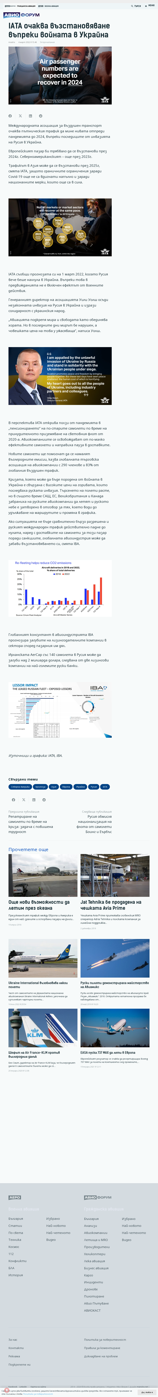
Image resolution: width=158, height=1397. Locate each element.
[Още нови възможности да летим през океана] (42, 892)
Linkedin (23, 1386)
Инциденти (93, 1282)
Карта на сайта (38, 1386)
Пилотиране (94, 1296)
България (15, 1219)
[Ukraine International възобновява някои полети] (42, 972)
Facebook (12, 1386)
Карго (88, 1275)
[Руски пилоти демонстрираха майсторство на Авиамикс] (115, 972)
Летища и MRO (96, 1240)
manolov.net (142, 1386)
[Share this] (10, 116)
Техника (14, 1240)
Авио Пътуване (96, 1303)
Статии (15, 1226)
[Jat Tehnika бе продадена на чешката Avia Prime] (115, 892)
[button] (132, 6)
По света (15, 1233)
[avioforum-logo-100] (21, 15)
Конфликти (17, 1261)
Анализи (90, 1226)
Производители (97, 1247)
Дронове (91, 1289)
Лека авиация (94, 1261)
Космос (13, 1247)
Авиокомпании (95, 1233)
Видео (51, 1240)
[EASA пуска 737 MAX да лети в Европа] (115, 1038)
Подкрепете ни (19, 1364)
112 (11, 1254)
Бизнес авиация (96, 1268)
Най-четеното (58, 1233)
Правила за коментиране (102, 1348)
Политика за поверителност (105, 1339)
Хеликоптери (94, 1254)
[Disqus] (79, 1125)
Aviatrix (11, 42)
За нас (12, 1339)
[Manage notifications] (6, 1390)
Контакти (16, 1348)
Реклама (14, 1356)
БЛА (11, 1268)
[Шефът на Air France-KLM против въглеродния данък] (42, 1040)
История (15, 1275)
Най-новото (56, 1226)
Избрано (53, 1219)
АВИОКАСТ (92, 1310)
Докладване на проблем (101, 1356)
